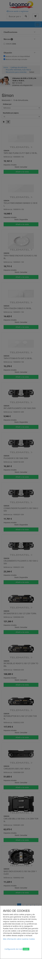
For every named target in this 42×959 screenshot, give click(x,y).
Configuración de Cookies (14, 949)
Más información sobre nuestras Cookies (19, 939)
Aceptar (26, 949)
